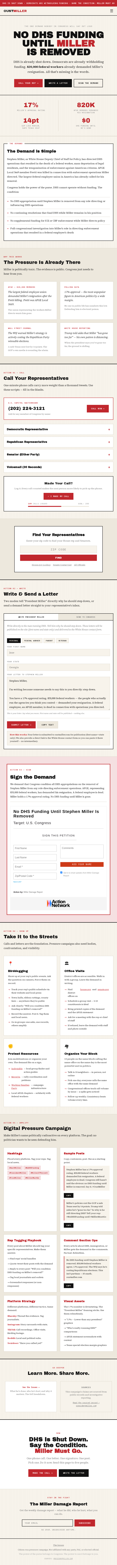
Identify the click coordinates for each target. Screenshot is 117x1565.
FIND (58, 557)
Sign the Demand (88, 83)
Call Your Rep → (28, 83)
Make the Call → (43, 1473)
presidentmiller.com (63, 1559)
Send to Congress (85, 617)
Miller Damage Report (33, 892)
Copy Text (48, 725)
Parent (49, 640)
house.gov (85, 989)
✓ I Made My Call (58, 496)
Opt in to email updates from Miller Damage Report (81, 874)
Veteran (62, 640)
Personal (13, 640)
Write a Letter (58, 83)
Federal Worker (32, 640)
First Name (20, 846)
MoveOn (15, 1076)
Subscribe (85, 1523)
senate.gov (103, 989)
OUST (15, 11)
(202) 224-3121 (26, 408)
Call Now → (98, 408)
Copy (68, 1195)
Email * (18, 865)
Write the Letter (74, 1473)
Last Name (20, 856)
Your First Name (16, 647)
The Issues (58, 1545)
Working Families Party (20, 1086)
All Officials (79, 564)
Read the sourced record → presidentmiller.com (86, 1404)
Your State (13, 662)
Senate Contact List (62, 564)
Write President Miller (31, 617)
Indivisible (17, 1068)
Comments (67, 846)
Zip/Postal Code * (23, 874)
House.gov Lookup (41, 564)
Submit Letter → (21, 725)
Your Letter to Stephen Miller (25, 674)
